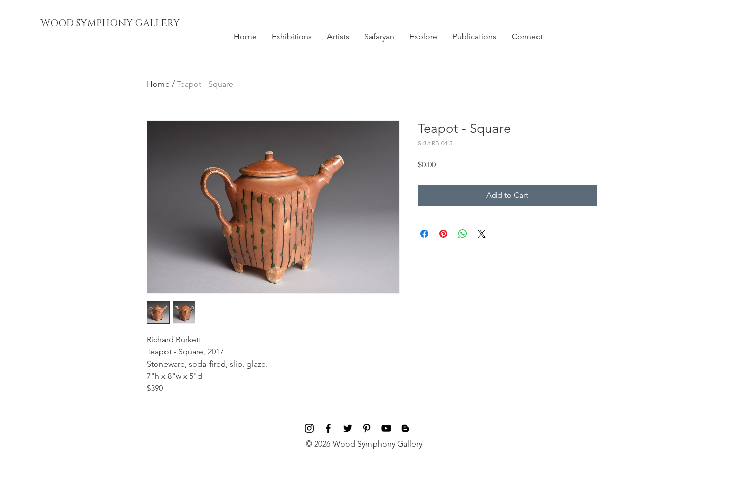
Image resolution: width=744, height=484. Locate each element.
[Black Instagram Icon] (309, 428)
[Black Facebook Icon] (328, 428)
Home (158, 84)
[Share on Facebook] (424, 234)
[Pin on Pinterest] (443, 234)
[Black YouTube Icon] (386, 428)
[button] (291, 37)
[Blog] (405, 428)
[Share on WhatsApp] (463, 234)
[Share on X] (482, 234)
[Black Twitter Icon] (348, 428)
